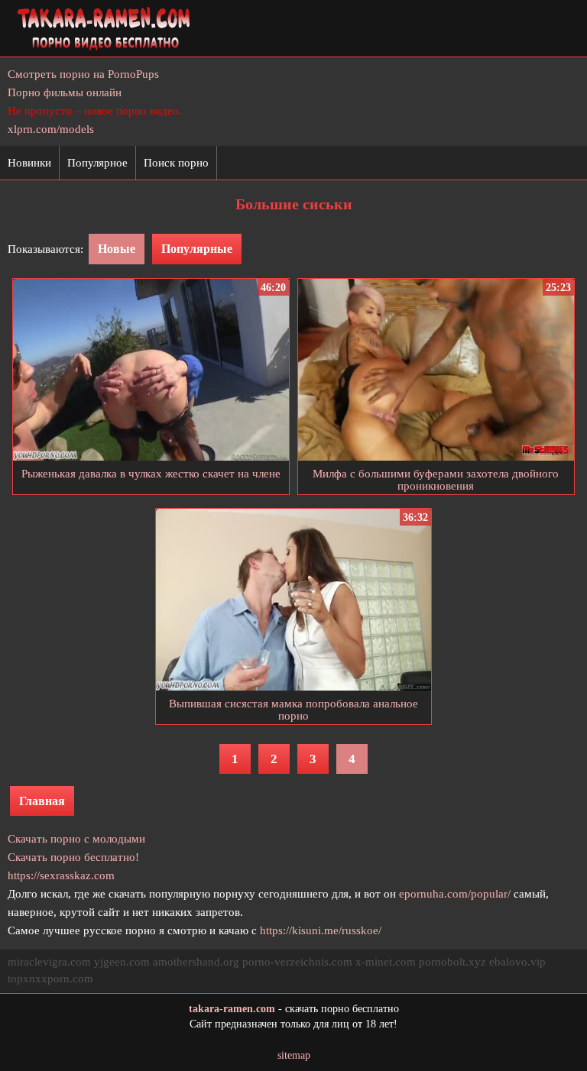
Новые (116, 248)
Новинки (29, 163)
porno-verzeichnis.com (297, 962)
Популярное (97, 163)
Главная (42, 800)
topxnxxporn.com (50, 978)
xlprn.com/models (51, 129)
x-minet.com (385, 962)
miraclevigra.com (49, 962)
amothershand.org (196, 962)
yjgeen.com (122, 962)
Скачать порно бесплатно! (73, 857)
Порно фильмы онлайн (65, 92)
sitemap (293, 1055)
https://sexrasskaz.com (61, 875)
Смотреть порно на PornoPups (83, 74)
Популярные (196, 248)
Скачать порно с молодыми (76, 839)
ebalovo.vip (517, 962)
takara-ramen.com (232, 1008)
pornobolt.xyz (452, 962)
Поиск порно (176, 163)
